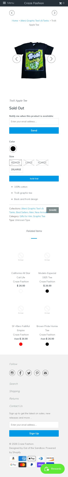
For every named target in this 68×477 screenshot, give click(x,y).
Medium (15, 162)
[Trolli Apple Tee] (34, 57)
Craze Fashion (26, 443)
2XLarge (16, 169)
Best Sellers (22, 212)
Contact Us (15, 406)
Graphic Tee (39, 216)
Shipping (14, 391)
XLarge (42, 162)
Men (31, 212)
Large (29, 162)
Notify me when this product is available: (31, 116)
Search (13, 383)
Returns (14, 398)
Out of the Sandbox (34, 448)
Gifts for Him (26, 216)
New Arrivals (41, 212)
